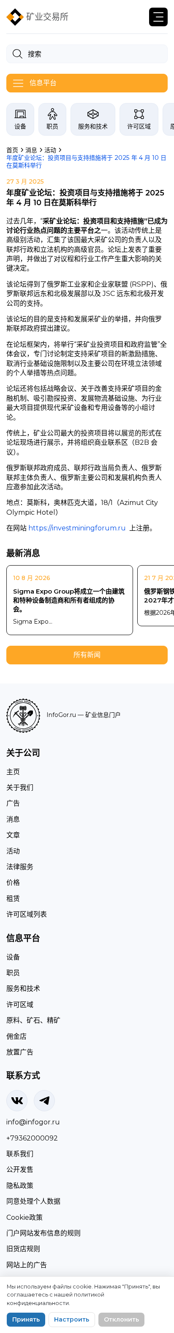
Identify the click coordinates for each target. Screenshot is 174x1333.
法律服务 (19, 867)
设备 (20, 126)
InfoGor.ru (61, 715)
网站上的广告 (26, 1265)
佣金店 (16, 1036)
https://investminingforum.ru (77, 528)
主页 (13, 772)
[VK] (16, 1100)
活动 (13, 851)
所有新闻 (87, 655)
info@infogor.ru (33, 1122)
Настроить (71, 1319)
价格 (13, 882)
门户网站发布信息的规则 (43, 1233)
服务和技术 (93, 126)
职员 (52, 126)
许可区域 (139, 126)
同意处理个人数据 (33, 1201)
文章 (13, 835)
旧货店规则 (23, 1249)
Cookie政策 (24, 1217)
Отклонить (121, 1319)
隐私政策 (19, 1186)
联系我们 (19, 1154)
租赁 (13, 899)
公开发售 (19, 1170)
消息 (13, 819)
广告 (13, 803)
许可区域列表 (26, 914)
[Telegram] (44, 1100)
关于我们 (19, 788)
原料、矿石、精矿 (33, 1020)
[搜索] (17, 54)
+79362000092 (32, 1138)
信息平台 (43, 83)
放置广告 (19, 1052)
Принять (26, 1319)
